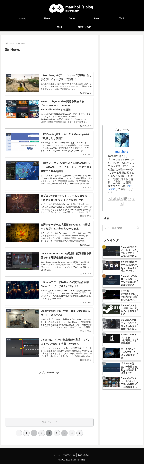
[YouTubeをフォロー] (118, 199)
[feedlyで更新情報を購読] (133, 199)
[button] (138, 228)
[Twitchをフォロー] (125, 199)
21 (72, 433)
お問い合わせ (84, 455)
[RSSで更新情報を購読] (121, 204)
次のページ (49, 422)
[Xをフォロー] (110, 199)
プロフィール (69, 455)
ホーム (57, 455)
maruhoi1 (121, 151)
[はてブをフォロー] (114, 199)
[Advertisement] (49, 61)
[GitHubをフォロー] (129, 199)
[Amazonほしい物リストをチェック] (121, 199)
